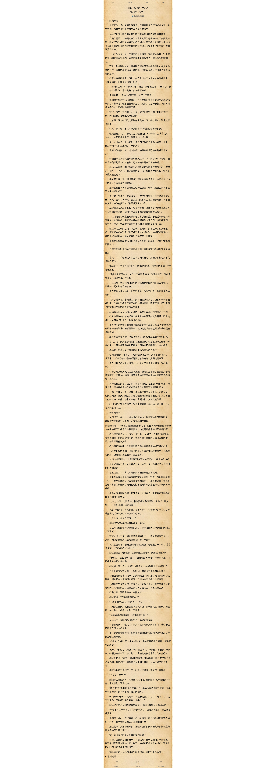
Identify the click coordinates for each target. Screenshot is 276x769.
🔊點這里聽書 (138, 15)
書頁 (163, 2)
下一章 (146, 2)
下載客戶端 (160, 766)
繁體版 (138, 766)
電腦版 (115, 766)
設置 (112, 2)
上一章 (129, 2)
